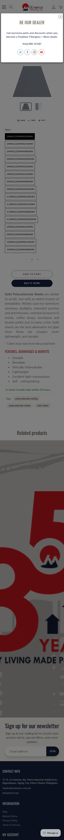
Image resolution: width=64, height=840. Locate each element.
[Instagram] (34, 52)
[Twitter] (20, 52)
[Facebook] (27, 52)
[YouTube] (41, 52)
